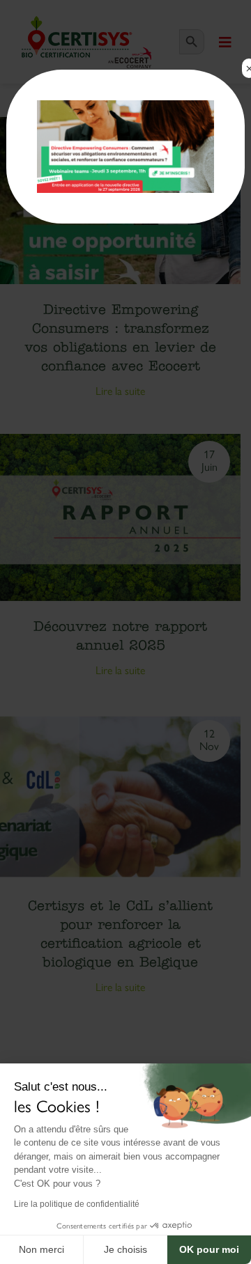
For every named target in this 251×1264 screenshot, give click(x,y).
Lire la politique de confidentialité (76, 1204)
